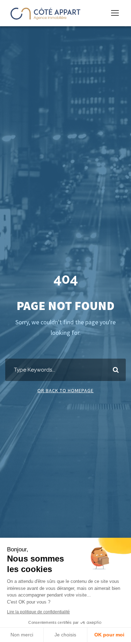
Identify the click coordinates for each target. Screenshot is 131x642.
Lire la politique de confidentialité (38, 611)
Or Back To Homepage (65, 390)
